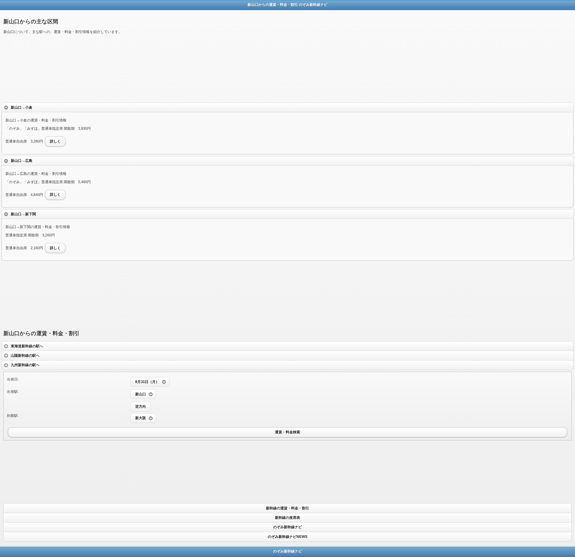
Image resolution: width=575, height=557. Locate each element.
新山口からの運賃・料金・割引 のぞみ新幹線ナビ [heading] (287, 5)
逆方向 (140, 406)
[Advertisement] (138, 69)
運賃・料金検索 (287, 432)
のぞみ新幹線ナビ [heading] (287, 551)
